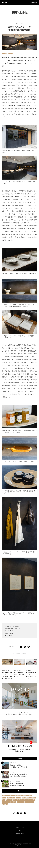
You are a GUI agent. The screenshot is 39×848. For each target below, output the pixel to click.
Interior (19, 20)
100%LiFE (19, 12)
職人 (3, 799)
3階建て (4, 795)
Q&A (19, 830)
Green (30, 795)
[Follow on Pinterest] (21, 813)
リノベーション (6, 802)
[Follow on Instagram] (14, 813)
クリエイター (18, 795)
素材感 (27, 797)
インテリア (10, 795)
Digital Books (19, 827)
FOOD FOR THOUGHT (12, 626)
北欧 (23, 797)
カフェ (4, 797)
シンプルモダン (29, 802)
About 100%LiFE (19, 825)
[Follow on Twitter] (18, 813)
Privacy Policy (20, 833)
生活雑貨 (14, 802)
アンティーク (20, 802)
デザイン (10, 53)
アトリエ (18, 797)
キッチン (4, 53)
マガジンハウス (34, 2)
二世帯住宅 (19, 799)
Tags (19, 791)
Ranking (19, 759)
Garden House (27, 799)
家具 (34, 799)
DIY (8, 797)
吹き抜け (25, 795)
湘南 (14, 799)
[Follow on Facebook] (25, 813)
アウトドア (9, 799)
